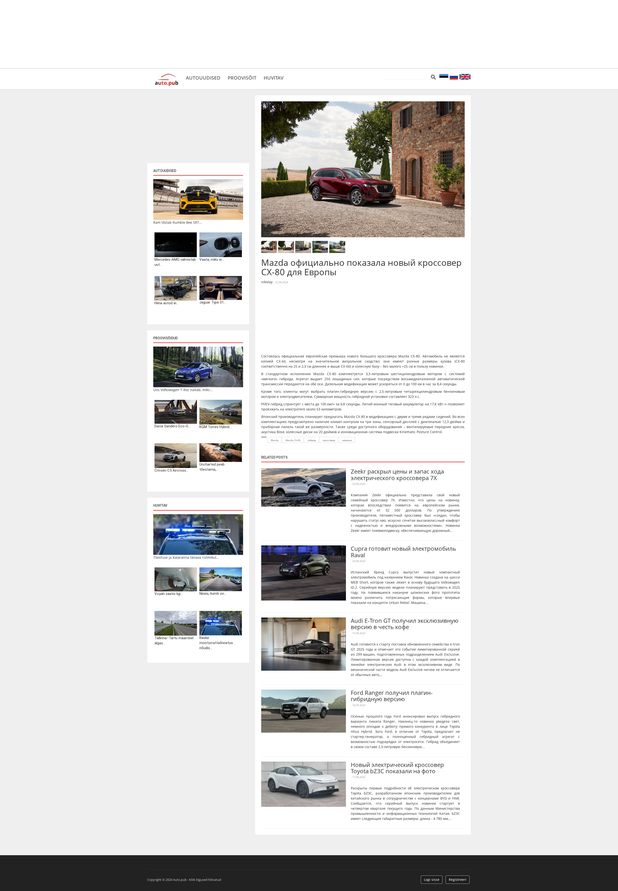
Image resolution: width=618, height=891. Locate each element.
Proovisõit (242, 77)
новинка (347, 440)
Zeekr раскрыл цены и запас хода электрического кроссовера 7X (397, 474)
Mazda (275, 440)
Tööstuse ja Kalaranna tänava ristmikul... (186, 557)
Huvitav (273, 77)
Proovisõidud (165, 338)
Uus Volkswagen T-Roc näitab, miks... (183, 389)
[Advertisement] (309, 34)
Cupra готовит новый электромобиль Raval (403, 551)
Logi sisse (431, 879)
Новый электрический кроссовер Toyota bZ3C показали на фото (397, 768)
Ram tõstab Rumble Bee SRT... (177, 222)
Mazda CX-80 (293, 440)
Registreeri (457, 879)
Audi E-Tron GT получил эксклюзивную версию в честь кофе (404, 623)
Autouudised (203, 77)
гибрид (312, 440)
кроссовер (329, 440)
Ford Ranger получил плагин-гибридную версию (392, 696)
